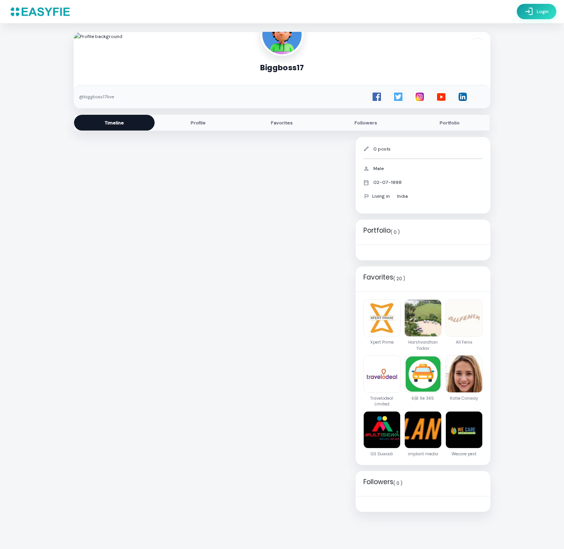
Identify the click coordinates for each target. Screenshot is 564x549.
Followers (366, 123)
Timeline (114, 123)
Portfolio (450, 123)
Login (536, 11)
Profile (198, 123)
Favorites (282, 123)
